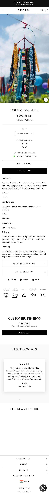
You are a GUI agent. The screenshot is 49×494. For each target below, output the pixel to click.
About (23, 464)
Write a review (24, 332)
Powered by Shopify (24, 492)
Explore (24, 470)
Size (24, 129)
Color (24, 140)
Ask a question (24, 272)
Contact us (24, 458)
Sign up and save (24, 476)
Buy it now (24, 171)
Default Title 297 (24, 133)
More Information (24, 264)
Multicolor (24, 145)
